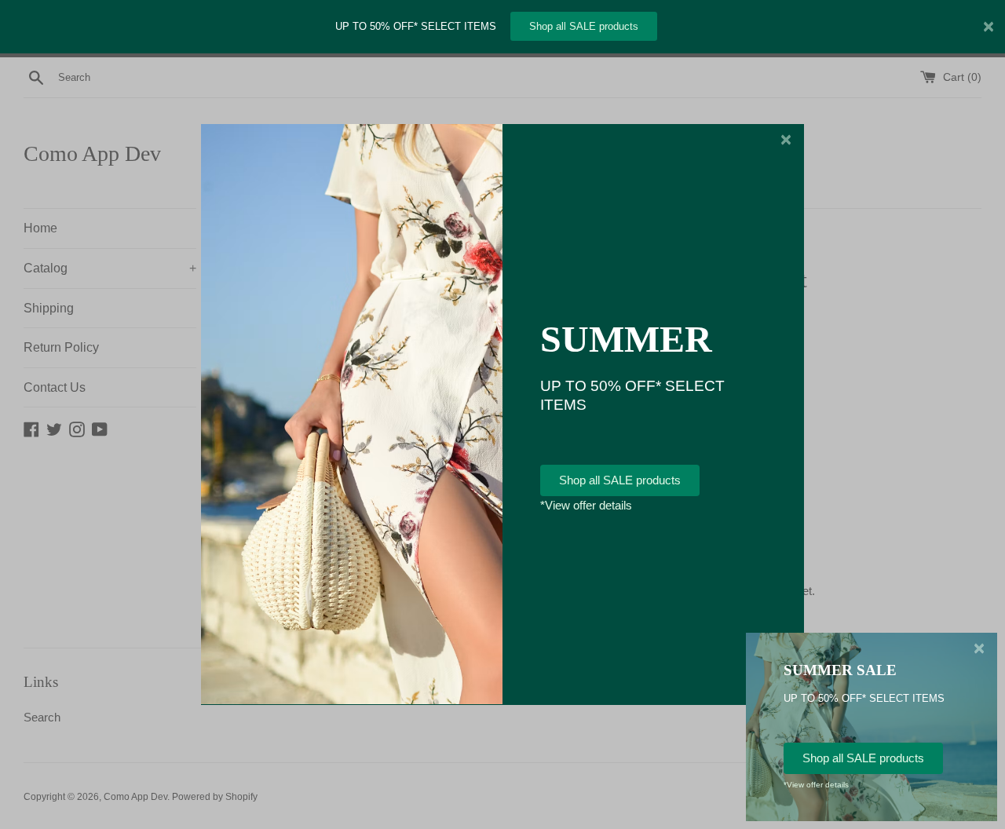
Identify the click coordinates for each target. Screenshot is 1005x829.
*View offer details (586, 505)
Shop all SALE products (583, 26)
